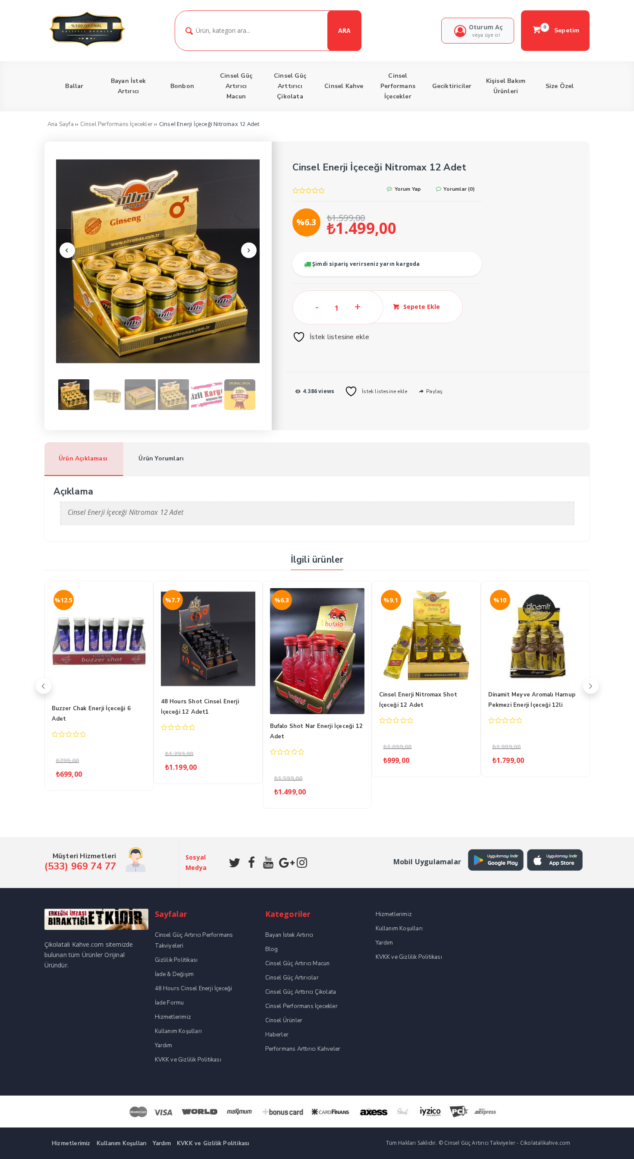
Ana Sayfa (60, 124)
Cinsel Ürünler (284, 1020)
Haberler (277, 1035)
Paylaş (434, 391)
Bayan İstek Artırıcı (289, 935)
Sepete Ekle (421, 306)
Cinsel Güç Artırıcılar (292, 978)
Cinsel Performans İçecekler (116, 124)
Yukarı (607, 1140)
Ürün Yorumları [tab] (161, 458)
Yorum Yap (407, 189)
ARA (344, 30)
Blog (271, 949)
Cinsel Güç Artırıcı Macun (297, 963)
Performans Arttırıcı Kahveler (303, 1049)
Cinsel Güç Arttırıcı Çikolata (300, 992)
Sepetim (561, 30)
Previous (67, 250)
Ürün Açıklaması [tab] (83, 458)
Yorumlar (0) (458, 189)
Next (249, 250)
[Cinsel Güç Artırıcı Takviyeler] (86, 45)
